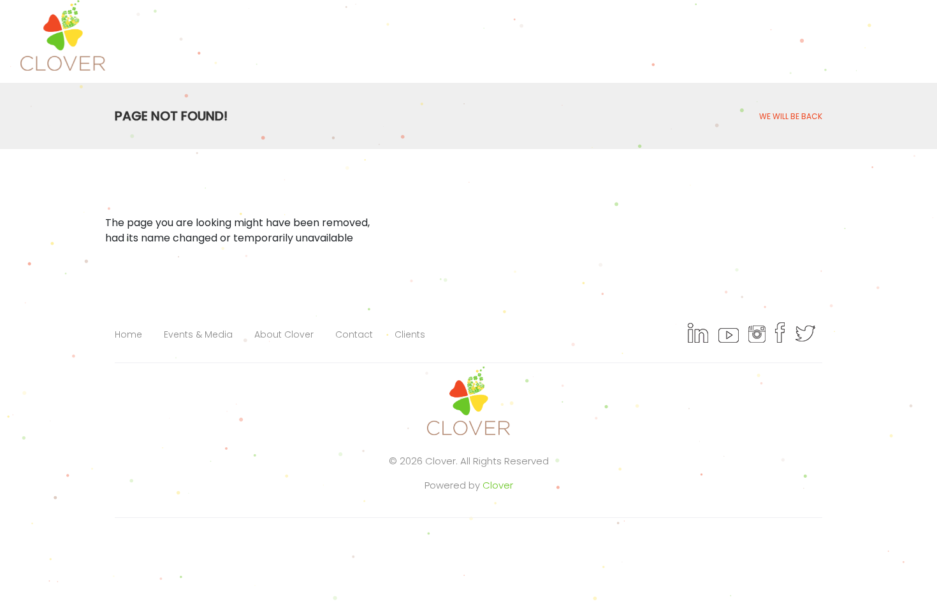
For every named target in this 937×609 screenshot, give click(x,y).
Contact (354, 334)
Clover (498, 485)
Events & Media (198, 334)
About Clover (284, 334)
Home (128, 334)
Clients (410, 334)
